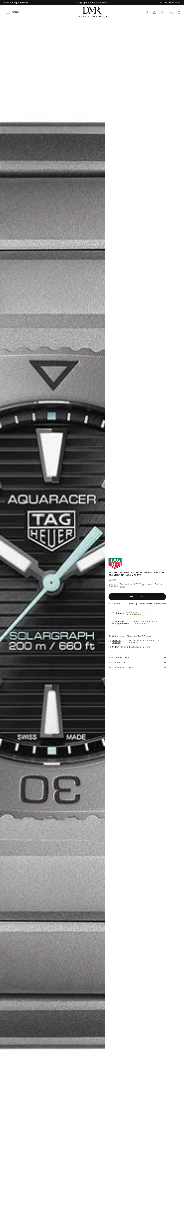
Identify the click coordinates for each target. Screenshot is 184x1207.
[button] (177, 12)
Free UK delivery (116, 641)
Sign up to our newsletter (92, 2)
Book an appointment (16, 2)
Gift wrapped (119, 636)
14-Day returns (120, 647)
